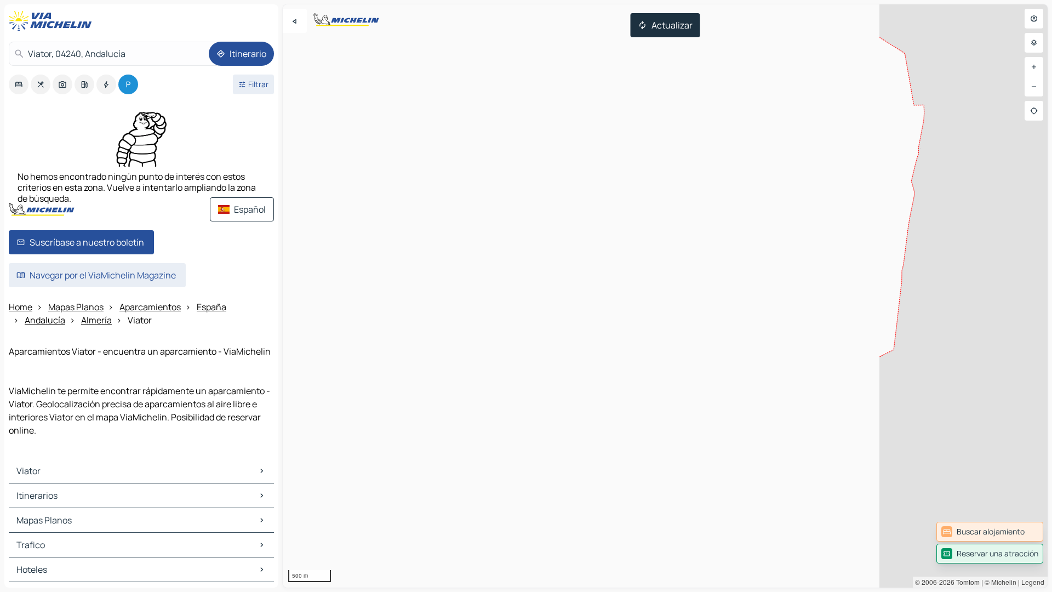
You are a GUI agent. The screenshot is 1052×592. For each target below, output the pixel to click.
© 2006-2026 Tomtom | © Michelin (965, 582)
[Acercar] (1034, 67)
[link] (989, 532)
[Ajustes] (1034, 43)
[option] (18, 84)
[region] (665, 296)
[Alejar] (1034, 86)
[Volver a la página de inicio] (52, 21)
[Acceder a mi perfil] (1034, 19)
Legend (1032, 582)
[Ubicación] (1034, 111)
